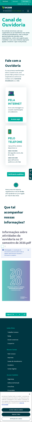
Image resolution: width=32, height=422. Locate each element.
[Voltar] (1, 237)
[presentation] (6, 1)
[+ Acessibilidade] (30, 178)
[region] (16, 407)
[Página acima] (16, 314)
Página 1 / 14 (10, 314)
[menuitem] (5, 1)
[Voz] (30, 174)
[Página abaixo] (19, 314)
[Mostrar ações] (5, 246)
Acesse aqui (15, 119)
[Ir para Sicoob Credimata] (7, 8)
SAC (18, 81)
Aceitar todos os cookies (16, 409)
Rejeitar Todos (16, 414)
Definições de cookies (16, 418)
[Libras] (30, 170)
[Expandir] (24, 314)
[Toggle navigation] (28, 11)
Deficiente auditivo (16, 174)
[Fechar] (28, 250)
